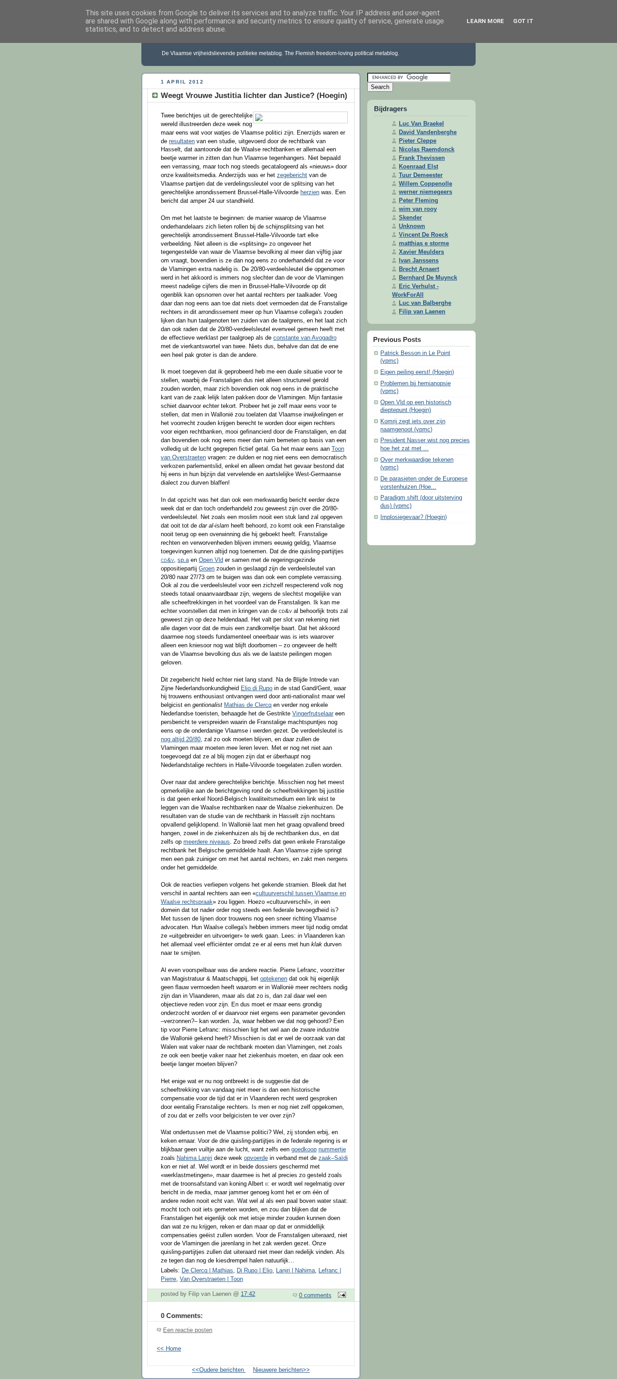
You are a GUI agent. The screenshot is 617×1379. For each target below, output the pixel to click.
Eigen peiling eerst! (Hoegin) (417, 372)
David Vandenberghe (428, 132)
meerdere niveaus (206, 842)
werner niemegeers (425, 192)
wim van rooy (418, 209)
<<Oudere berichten (219, 1370)
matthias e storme (424, 243)
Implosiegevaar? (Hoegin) (413, 517)
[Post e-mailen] (340, 1295)
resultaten (182, 141)
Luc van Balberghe (425, 303)
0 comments (315, 1295)
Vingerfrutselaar (312, 714)
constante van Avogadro (305, 338)
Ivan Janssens (419, 260)
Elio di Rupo (256, 688)
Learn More (485, 21)
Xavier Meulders (421, 252)
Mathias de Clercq (247, 705)
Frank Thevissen (422, 158)
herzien (309, 192)
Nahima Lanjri (194, 1158)
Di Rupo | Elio (254, 1270)
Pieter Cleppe (417, 141)
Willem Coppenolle (425, 184)
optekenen (273, 979)
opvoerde (256, 1158)
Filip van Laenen (422, 312)
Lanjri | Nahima (295, 1270)
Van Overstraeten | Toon (211, 1279)
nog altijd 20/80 (181, 739)
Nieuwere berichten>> (281, 1370)
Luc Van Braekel (421, 124)
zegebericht (292, 175)
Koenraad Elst (418, 167)
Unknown (412, 226)
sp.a (183, 560)
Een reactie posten (187, 1330)
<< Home (169, 1349)
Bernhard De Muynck (428, 278)
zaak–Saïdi (333, 1158)
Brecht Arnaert (419, 269)
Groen (207, 569)
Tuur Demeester (421, 175)
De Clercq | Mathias (207, 1270)
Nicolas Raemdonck (426, 149)
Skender (410, 218)
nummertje (332, 1149)
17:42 (248, 1294)
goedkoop (304, 1149)
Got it (523, 21)
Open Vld (211, 560)
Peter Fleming (418, 200)
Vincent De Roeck (423, 235)
